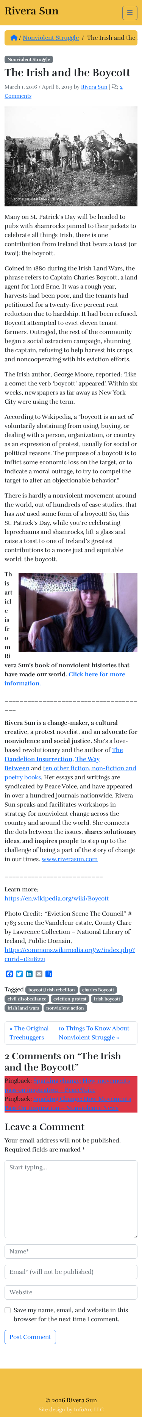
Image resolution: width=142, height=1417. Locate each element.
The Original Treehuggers (29, 1033)
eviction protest (69, 999)
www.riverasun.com (70, 859)
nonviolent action (65, 1008)
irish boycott (107, 999)
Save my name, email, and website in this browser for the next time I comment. (71, 1314)
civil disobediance (27, 999)
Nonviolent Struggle (51, 38)
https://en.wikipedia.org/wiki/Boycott (57, 898)
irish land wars (23, 1008)
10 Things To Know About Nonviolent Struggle (94, 1033)
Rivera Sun (94, 87)
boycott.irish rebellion (51, 990)
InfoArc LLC (89, 1409)
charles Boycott (98, 990)
